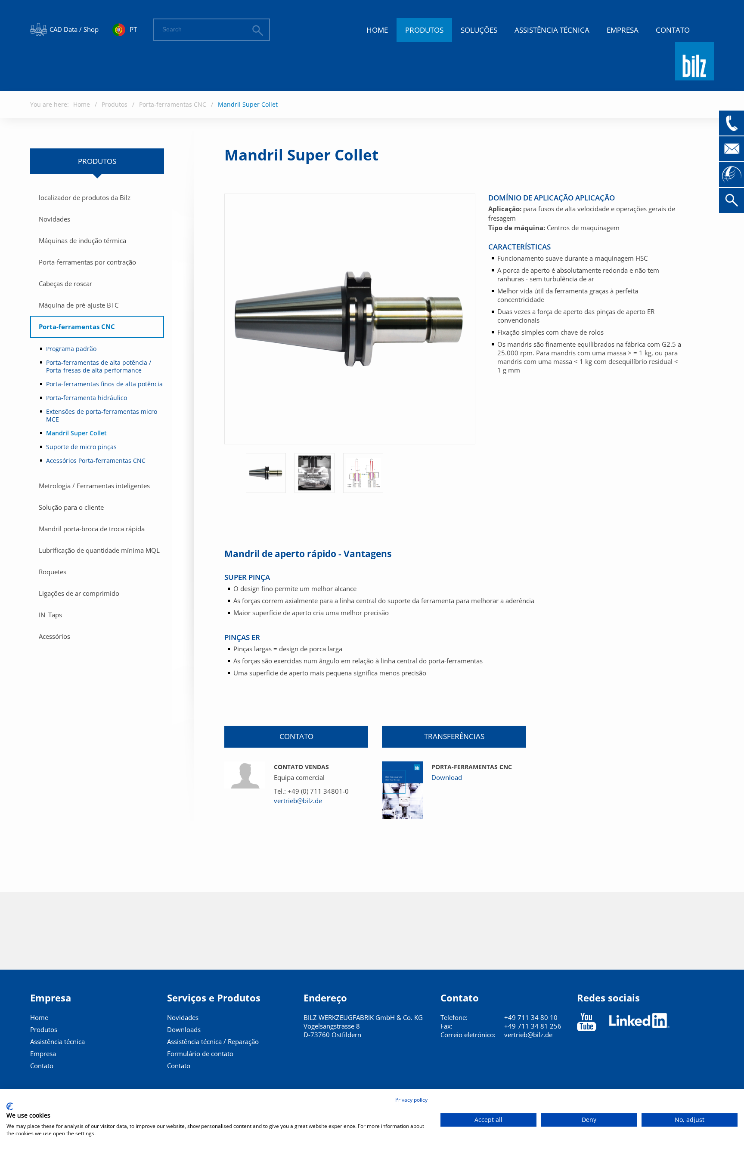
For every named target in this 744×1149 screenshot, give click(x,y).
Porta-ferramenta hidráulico (86, 398)
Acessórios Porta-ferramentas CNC (96, 460)
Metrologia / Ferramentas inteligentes (94, 485)
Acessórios (54, 636)
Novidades (54, 219)
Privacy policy (411, 1099)
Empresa (623, 30)
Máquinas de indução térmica (82, 240)
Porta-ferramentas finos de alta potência (104, 384)
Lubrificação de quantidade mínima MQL (99, 550)
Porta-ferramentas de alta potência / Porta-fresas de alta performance (98, 366)
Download (446, 777)
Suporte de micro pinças (81, 447)
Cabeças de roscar (65, 283)
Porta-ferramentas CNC (172, 104)
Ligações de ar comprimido (79, 593)
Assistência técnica (552, 30)
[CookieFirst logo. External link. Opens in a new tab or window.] (9, 1106)
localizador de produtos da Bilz (84, 197)
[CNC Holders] (402, 790)
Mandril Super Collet (248, 104)
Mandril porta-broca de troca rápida (92, 528)
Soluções (479, 30)
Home (377, 30)
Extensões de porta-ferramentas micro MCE (101, 415)
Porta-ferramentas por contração (87, 262)
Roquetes (52, 571)
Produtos (424, 30)
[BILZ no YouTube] (586, 1022)
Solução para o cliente (71, 507)
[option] (266, 473)
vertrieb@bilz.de (298, 800)
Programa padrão (71, 349)
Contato (673, 30)
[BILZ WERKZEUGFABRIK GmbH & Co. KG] (694, 76)
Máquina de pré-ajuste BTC (78, 305)
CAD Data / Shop (74, 29)
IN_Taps (50, 614)
